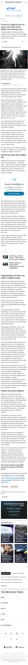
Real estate (5, 486)
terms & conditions (5, 656)
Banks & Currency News (18, 573)
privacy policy (21, 653)
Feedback (5, 497)
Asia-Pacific (14, 486)
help (16, 653)
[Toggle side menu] (2, 2)
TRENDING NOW (6, 523)
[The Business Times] (12, 2)
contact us (11, 653)
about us (6, 653)
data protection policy (22, 656)
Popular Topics (6, 573)
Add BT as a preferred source (12, 47)
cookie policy (13, 656)
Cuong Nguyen (5, 83)
